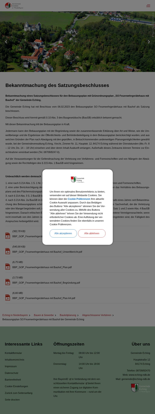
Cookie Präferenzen (79, 199)
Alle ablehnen (91, 233)
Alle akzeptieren (63, 233)
